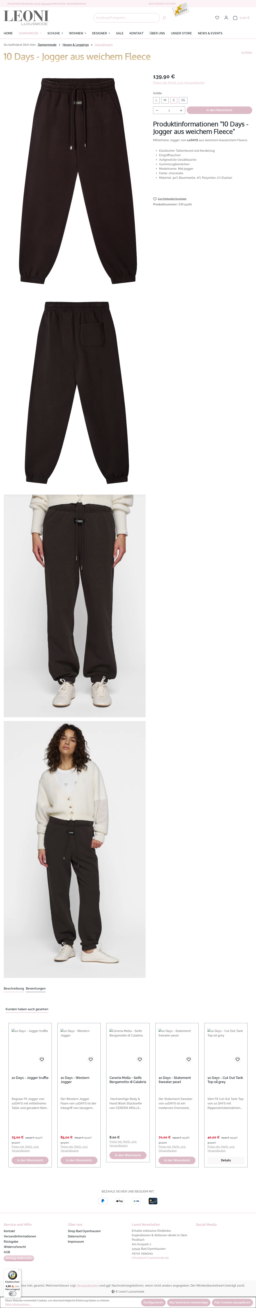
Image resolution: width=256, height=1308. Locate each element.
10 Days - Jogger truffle (30, 1078)
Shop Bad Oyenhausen (84, 1231)
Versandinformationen (20, 1236)
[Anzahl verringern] (157, 110)
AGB (7, 1252)
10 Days (246, 52)
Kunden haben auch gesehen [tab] (27, 1009)
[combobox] (126, 18)
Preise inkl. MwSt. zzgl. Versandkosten (179, 82)
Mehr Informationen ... (18, 1304)
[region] (128, 1093)
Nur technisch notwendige (189, 1302)
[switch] (12, 1293)
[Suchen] (164, 18)
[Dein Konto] (226, 17)
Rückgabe (11, 1241)
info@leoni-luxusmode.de (150, 1258)
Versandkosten (88, 1285)
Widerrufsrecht (15, 1247)
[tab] (14, 988)
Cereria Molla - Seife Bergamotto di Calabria (127, 1080)
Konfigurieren (153, 1302)
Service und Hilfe (18, 1225)
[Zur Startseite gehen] (26, 17)
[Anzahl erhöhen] (181, 110)
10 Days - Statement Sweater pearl (175, 1080)
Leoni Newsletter (146, 1225)
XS (183, 100)
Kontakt (9, 1231)
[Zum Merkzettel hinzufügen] (42, 1059)
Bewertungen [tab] (36, 988)
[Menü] (19, 1271)
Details (226, 1160)
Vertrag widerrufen (19, 1258)
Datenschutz (77, 1236)
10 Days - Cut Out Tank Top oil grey (225, 1080)
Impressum (76, 1241)
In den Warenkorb (219, 110)
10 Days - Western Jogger (75, 1080)
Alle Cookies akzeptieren (232, 1302)
